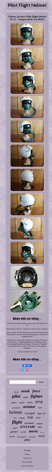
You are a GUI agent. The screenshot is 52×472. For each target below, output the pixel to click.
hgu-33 (41, 413)
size (15, 418)
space (14, 402)
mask (25, 391)
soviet (23, 432)
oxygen (30, 413)
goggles (15, 428)
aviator (29, 406)
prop (39, 401)
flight (17, 422)
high (30, 417)
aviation (22, 403)
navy (41, 436)
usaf (25, 397)
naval (12, 436)
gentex (14, 431)
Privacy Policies (27, 462)
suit (40, 427)
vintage (22, 418)
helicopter (22, 437)
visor (38, 417)
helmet (15, 412)
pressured (16, 408)
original (39, 424)
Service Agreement (27, 466)
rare (40, 407)
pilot (16, 396)
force (36, 391)
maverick (32, 437)
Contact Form (27, 458)
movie (33, 431)
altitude (27, 427)
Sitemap (27, 454)
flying (16, 392)
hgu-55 (42, 432)
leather (30, 402)
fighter (37, 396)
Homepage (27, 450)
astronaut (29, 423)
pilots (27, 439)
